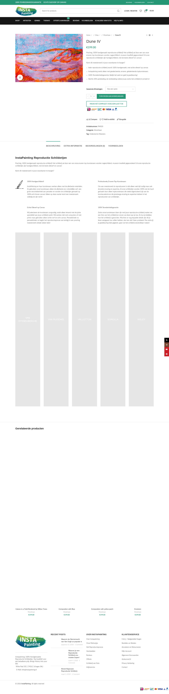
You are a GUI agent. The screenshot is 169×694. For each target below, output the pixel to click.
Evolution (137, 609)
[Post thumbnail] (55, 642)
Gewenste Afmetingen (94, 89)
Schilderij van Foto (92, 663)
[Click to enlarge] (20, 77)
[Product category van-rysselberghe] (27, 319)
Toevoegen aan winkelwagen (111, 96)
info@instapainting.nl (29, 670)
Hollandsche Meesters (97, 134)
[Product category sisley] (141, 319)
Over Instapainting (93, 639)
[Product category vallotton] (84, 319)
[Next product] (152, 35)
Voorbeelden (90, 651)
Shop (97, 35)
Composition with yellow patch (102, 609)
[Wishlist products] (140, 11)
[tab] (53, 144)
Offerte (88, 659)
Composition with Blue (67, 609)
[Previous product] (146, 35)
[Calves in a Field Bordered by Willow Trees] (31, 520)
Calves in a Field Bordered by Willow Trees (31, 609)
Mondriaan (107, 35)
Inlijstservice (90, 667)
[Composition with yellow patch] (102, 520)
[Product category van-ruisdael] (56, 319)
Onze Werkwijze (92, 643)
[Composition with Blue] (67, 520)
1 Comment (79, 644)
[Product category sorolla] (112, 319)
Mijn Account (126, 651)
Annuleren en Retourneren (131, 647)
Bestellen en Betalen (129, 643)
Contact (124, 667)
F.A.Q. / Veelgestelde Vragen (131, 639)
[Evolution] (138, 520)
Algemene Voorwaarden (130, 655)
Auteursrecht (126, 659)
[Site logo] (26, 11)
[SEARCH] (118, 11)
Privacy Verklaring (128, 663)
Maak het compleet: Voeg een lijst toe (106, 104)
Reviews (89, 655)
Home (88, 35)
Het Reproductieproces (94, 647)
